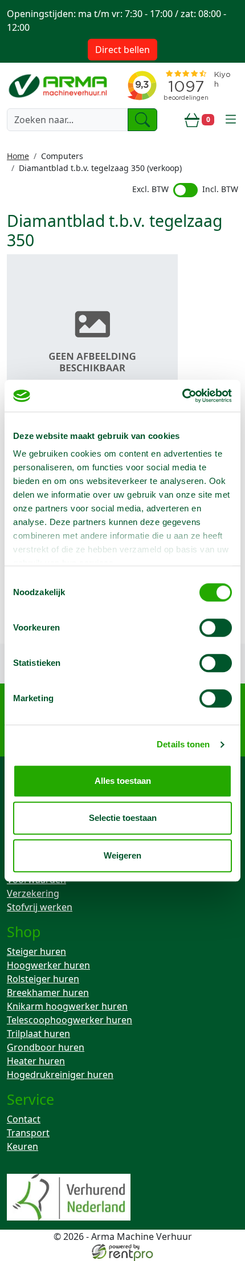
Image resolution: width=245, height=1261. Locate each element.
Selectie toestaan (123, 818)
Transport (28, 1132)
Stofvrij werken (39, 907)
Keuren (22, 1146)
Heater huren (36, 1061)
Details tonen (183, 744)
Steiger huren (36, 951)
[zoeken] (142, 119)
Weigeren (122, 855)
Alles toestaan (123, 781)
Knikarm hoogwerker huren (67, 1006)
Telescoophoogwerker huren (69, 1020)
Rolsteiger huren (43, 979)
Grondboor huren (45, 1047)
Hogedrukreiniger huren (60, 1074)
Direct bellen (122, 49)
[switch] (215, 628)
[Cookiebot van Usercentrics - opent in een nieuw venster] (182, 395)
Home (18, 155)
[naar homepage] (59, 85)
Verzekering (33, 893)
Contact (23, 1119)
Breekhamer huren (48, 992)
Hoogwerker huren (48, 965)
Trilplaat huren (38, 1033)
